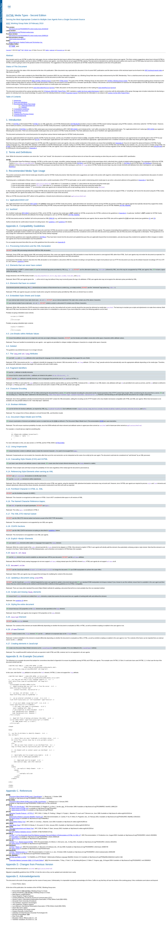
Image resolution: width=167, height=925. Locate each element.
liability (47, 50)
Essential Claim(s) (72, 93)
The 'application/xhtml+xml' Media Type (21, 828)
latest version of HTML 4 (19, 810)
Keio (30, 50)
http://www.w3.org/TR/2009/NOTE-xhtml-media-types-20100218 (28, 29)
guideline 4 (52, 530)
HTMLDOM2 (60, 443)
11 (149, 218)
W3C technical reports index (153, 70)
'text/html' (24, 107)
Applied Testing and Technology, (31, 42)
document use (60, 50)
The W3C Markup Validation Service (20, 832)
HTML (8, 146)
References (17, 112)
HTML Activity (63, 81)
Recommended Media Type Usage (24, 104)
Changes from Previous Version (24, 114)
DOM (101, 421)
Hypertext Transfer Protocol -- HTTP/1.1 (21, 813)
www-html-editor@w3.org (41, 87)
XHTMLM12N (75, 124)
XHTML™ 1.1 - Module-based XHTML (21, 842)
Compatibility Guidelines (21, 109)
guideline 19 (19, 600)
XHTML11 (127, 163)
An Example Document (21, 110)
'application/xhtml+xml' (28, 105)
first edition (15, 837)
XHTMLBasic (147, 163)
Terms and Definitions (20, 102)
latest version (16, 818)
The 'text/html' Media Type (17, 821)
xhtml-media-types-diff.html (17, 39)
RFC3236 (151, 129)
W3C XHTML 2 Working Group (41, 81)
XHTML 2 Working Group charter (117, 81)
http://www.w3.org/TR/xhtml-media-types (21, 32)
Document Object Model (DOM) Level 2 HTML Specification (27, 801)
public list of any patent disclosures (88, 91)
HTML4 (36, 124)
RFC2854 (25, 213)
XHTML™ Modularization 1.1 (18, 852)
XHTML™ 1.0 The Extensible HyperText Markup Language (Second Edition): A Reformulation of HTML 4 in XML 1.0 (44, 835)
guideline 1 (52, 222)
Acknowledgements (20, 115)
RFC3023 (74, 129)
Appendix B (61, 242)
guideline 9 (62, 222)
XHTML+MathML (125, 205)
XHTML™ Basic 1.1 (15, 847)
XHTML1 (16, 124)
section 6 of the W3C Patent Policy (118, 93)
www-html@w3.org (104, 87)
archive (52, 87)
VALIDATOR (158, 146)
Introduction (17, 100)
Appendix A (119, 143)
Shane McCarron (14, 42)
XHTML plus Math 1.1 (17, 857)
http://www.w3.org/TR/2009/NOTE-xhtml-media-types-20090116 (28, 35)
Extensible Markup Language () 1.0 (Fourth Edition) (26, 860)
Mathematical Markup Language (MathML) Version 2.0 (26, 816)
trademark (52, 50)
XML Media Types (14, 825)
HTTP (37, 139)
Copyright (8, 50)
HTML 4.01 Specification (17, 806)
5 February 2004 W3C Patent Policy (55, 91)
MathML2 (12, 166)
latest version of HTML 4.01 (20, 808)
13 (154, 218)
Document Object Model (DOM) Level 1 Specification (25, 796)
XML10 (51, 218)
